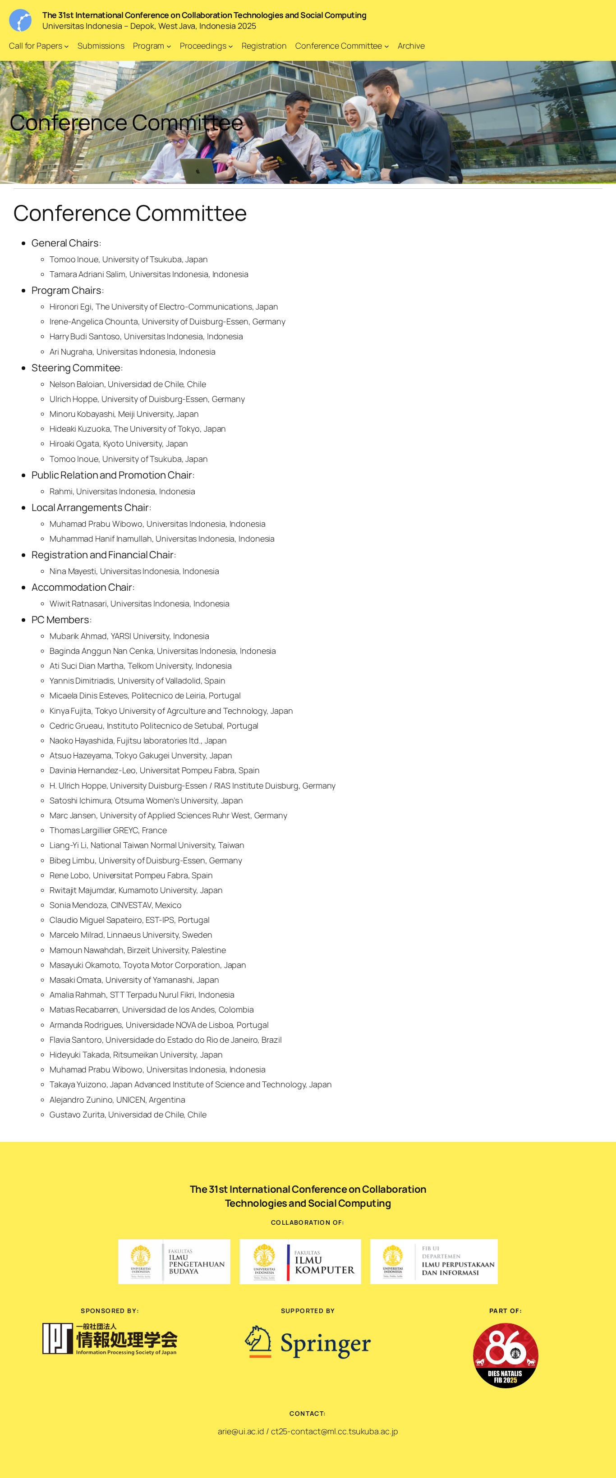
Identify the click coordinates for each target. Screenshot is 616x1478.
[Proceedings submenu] (230, 45)
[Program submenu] (168, 45)
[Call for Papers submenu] (66, 45)
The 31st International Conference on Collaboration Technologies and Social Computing (204, 14)
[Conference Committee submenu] (386, 45)
